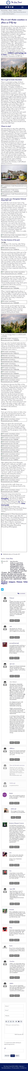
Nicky (10, 927)
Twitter (25, 582)
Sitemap (21, 1066)
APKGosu (12, 748)
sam (11, 626)
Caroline (12, 961)
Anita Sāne (9, 558)
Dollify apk (12, 783)
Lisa (10, 871)
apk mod (12, 664)
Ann (10, 852)
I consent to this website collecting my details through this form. (12, 1043)
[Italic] (8, 1021)
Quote (17, 620)
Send (12, 1055)
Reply (11, 620)
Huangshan (5, 498)
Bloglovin (4, 583)
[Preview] (21, 1021)
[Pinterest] (8, 7)
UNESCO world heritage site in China (13, 53)
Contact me (23, 1068)
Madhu (11, 983)
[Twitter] (6, 7)
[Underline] (11, 1021)
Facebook (4, 582)
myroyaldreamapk (14, 643)
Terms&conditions (6, 1068)
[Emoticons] (18, 1021)
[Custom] (12, 7)
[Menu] (22, 7)
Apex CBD (12, 889)
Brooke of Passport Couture (16, 823)
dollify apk (13, 809)
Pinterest (19, 582)
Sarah (10, 946)
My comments (22, 593)
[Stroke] (13, 1021)
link (19, 502)
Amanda (11, 909)
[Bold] (6, 1021)
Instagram (12, 582)
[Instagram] (10, 7)
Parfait (11, 793)
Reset (17, 1055)
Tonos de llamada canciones (17, 765)
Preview (7, 1055)
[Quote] (16, 1021)
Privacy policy (15, 1068)
